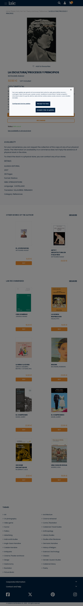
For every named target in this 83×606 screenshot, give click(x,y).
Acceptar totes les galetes (45, 110)
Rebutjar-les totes (43, 103)
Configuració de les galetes (21, 103)
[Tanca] (71, 89)
